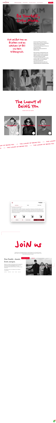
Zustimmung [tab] (16, 205)
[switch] (24, 216)
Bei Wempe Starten (32, 2)
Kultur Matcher (40, 2)
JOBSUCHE (50, 2)
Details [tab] (28, 205)
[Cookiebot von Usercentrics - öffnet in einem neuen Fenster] (39, 202)
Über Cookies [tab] (39, 205)
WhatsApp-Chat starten (50, 416)
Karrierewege (25, 2)
